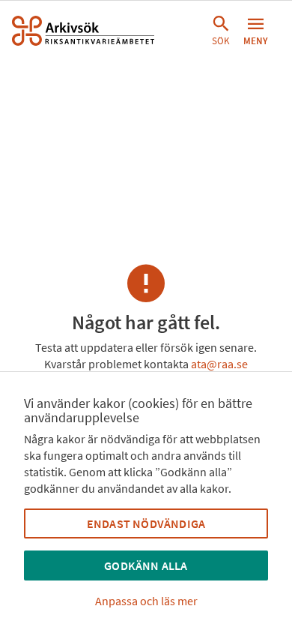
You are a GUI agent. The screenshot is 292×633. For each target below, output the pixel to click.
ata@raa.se (219, 363)
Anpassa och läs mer (146, 600)
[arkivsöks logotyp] (83, 31)
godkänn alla (145, 565)
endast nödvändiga (146, 523)
